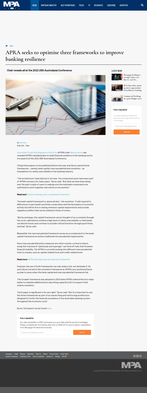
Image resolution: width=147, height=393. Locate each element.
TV (89, 5)
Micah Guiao (22, 142)
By (21, 142)
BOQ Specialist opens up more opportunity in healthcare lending (133, 88)
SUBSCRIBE (111, 5)
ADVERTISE (124, 5)
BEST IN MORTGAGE (68, 5)
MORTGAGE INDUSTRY (49, 5)
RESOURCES (98, 5)
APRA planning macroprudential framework (49, 259)
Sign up (82, 332)
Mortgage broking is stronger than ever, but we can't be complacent (132, 77)
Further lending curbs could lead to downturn (48, 194)
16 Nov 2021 (20, 145)
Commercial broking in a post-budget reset (133, 97)
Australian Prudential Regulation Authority (37, 152)
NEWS (34, 5)
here (49, 308)
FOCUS (81, 5)
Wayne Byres (76, 152)
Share (27, 145)
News (11, 46)
